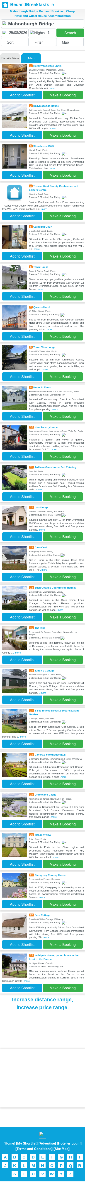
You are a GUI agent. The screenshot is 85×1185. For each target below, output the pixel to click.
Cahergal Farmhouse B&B (50, 754)
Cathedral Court (42, 226)
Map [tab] (31, 58)
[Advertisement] (43, 1078)
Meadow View (43, 835)
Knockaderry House (46, 427)
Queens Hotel (41, 307)
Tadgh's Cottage (44, 670)
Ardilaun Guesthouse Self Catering (55, 467)
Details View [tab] (10, 58)
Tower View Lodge (44, 347)
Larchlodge (41, 507)
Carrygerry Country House (50, 875)
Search (70, 33)
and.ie (32, 4)
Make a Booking (63, 95)
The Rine (40, 628)
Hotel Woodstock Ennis (47, 65)
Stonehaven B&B (43, 146)
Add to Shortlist (22, 95)
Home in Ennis (42, 387)
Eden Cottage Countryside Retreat (55, 587)
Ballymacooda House (46, 105)
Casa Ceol (41, 547)
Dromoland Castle (45, 794)
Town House (40, 267)
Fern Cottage (42, 915)
